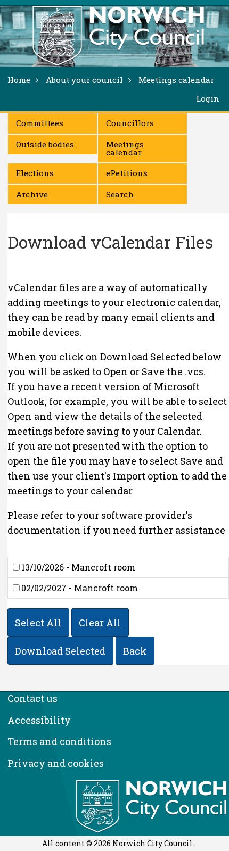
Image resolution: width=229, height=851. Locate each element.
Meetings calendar (125, 148)
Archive (32, 194)
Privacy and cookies (55, 763)
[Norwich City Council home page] (118, 35)
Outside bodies (45, 144)
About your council (84, 80)
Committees (39, 123)
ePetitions (127, 173)
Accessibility (39, 720)
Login (207, 98)
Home (18, 80)
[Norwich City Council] (152, 806)
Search (120, 194)
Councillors (130, 123)
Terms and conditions (59, 741)
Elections (35, 173)
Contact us (32, 698)
